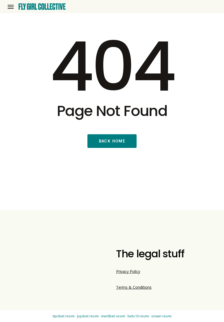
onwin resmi (161, 316)
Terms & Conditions (134, 287)
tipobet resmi (64, 316)
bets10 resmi (138, 316)
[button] (11, 7)
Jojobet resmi (88, 316)
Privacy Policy (128, 271)
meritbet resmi (113, 316)
